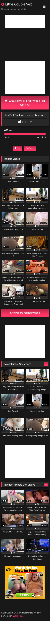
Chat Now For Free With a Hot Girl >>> (26, 102)
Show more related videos (25, 312)
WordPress (18, 616)
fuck (18, 148)
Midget (31, 148)
